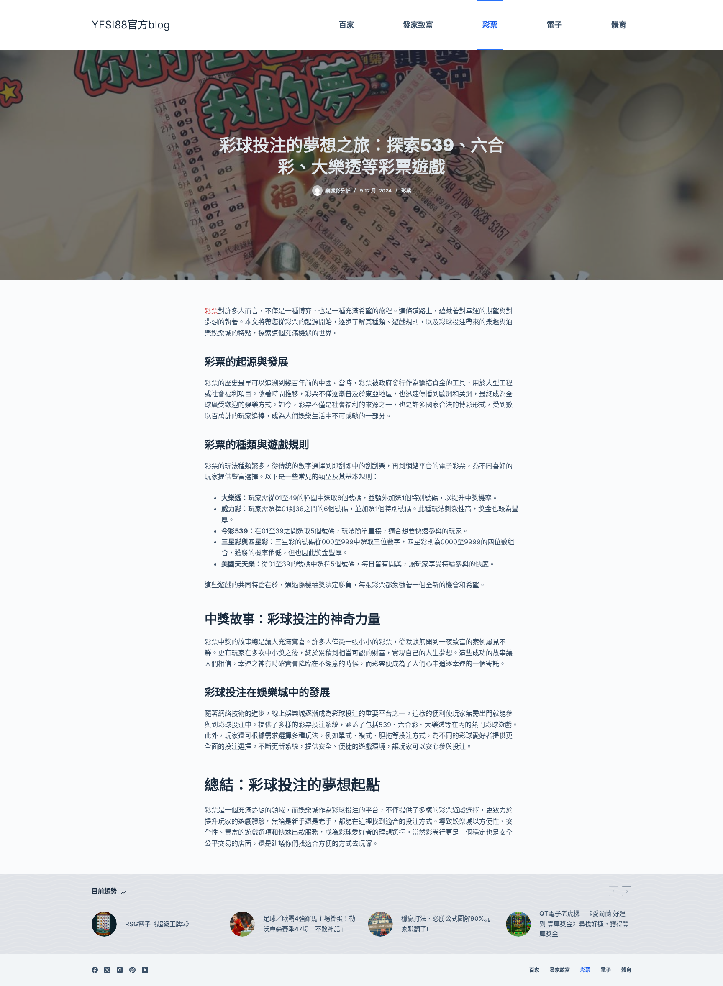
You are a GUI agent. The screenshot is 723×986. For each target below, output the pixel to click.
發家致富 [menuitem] (418, 24)
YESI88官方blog (131, 24)
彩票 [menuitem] (489, 24)
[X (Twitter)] (107, 970)
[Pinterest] (132, 970)
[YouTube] (145, 970)
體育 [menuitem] (618, 24)
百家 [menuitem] (346, 24)
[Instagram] (120, 970)
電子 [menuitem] (554, 24)
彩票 (406, 190)
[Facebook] (95, 970)
